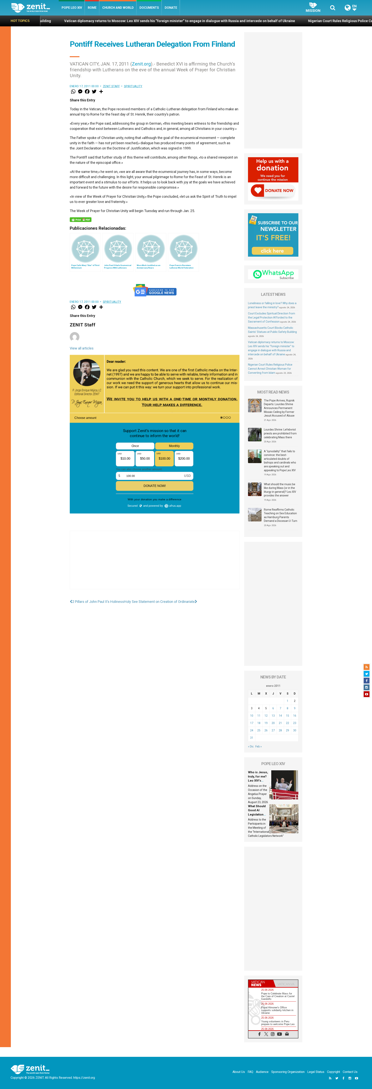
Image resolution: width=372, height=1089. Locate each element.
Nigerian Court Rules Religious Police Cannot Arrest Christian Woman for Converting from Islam (270, 368)
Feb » (258, 746)
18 (258, 723)
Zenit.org (141, 64)
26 (266, 730)
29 (287, 730)
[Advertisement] (154, 564)
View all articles (82, 348)
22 (287, 723)
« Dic (251, 746)
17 (251, 723)
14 (280, 715)
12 (266, 715)
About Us (238, 1072)
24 (251, 730)
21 (280, 723)
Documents (149, 7)
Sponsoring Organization (288, 1072)
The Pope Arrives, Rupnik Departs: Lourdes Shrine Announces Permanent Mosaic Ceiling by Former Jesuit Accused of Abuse (279, 408)
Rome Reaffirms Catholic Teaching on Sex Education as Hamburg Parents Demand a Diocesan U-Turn (280, 515)
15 (287, 715)
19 (266, 723)
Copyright (333, 1072)
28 (280, 730)
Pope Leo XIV (72, 7)
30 (294, 730)
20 (273, 723)
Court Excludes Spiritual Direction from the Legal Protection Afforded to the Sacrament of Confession (271, 317)
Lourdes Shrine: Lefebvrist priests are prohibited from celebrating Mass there (280, 433)
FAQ (250, 1072)
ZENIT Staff (111, 86)
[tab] (260, 983)
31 (251, 737)
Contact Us (350, 1072)
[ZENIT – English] (35, 7)
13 (273, 715)
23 (294, 723)
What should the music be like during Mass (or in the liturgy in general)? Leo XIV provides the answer (280, 490)
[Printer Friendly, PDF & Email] (80, 219)
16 (294, 715)
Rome (92, 7)
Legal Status (315, 1072)
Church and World (118, 7)
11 (258, 715)
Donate (171, 7)
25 (258, 730)
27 (273, 730)
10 (251, 715)
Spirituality (133, 86)
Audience (262, 1072)
